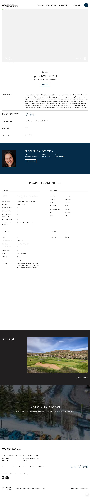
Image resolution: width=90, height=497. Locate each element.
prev (6, 58)
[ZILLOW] (87, 466)
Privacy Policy (84, 488)
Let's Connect (41, 466)
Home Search (51, 5)
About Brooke (12, 466)
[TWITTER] (83, 466)
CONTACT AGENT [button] (31, 161)
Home (3, 466)
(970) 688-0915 (76, 5)
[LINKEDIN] (79, 466)
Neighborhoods (22, 466)
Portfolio (40, 5)
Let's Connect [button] (45, 418)
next (10, 58)
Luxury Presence (41, 488)
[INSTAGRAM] (75, 466)
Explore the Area (83, 377)
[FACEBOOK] (71, 466)
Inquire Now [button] (45, 84)
